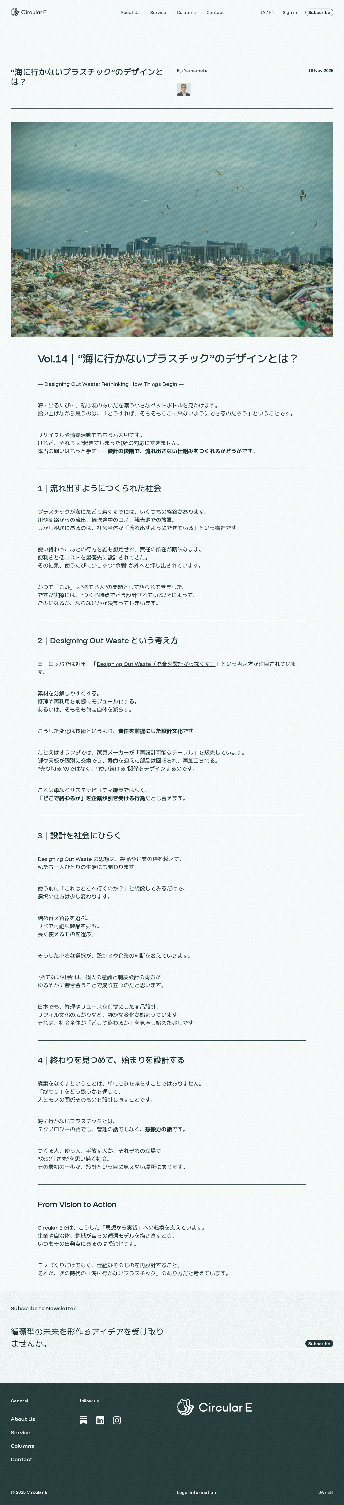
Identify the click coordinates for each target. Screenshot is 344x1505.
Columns (186, 12)
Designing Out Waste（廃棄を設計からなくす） (156, 663)
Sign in (290, 12)
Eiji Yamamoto (192, 70)
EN (272, 12)
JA (263, 12)
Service (158, 12)
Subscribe (319, 12)
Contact (215, 12)
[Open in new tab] (84, 1420)
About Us (129, 12)
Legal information (196, 1492)
